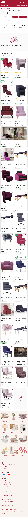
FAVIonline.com (5, 505)
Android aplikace (9, 501)
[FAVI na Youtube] (9, 474)
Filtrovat (24, 17)
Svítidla (5, 432)
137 (12, 59)
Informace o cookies (8, 495)
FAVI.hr (20, 509)
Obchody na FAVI (7, 482)
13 (12, 107)
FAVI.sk (4, 509)
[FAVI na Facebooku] (4, 474)
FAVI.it (3, 511)
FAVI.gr (21, 511)
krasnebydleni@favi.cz (10, 464)
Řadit (16, 17)
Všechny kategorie (20, 5)
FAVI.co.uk (12, 511)
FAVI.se (8, 511)
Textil (12, 5)
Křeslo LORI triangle (6, 276)
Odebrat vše (8, 48)
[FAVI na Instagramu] (6, 474)
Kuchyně (23, 432)
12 (12, 171)
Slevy (23, 455)
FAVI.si (3, 513)
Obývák (14, 444)
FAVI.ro (12, 509)
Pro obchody (6, 489)
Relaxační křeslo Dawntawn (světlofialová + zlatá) (13, 382)
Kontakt (5, 466)
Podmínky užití (6, 493)
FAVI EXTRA (6, 491)
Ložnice (23, 444)
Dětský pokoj (5, 456)
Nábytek (3, 5)
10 (25, 346)
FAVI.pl (8, 509)
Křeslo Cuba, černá (19, 100)
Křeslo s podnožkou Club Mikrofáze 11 (10, 185)
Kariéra (5, 468)
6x (7, 72)
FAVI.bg (17, 511)
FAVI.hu (16, 509)
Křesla (8, 8)
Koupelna (5, 444)
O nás (4, 480)
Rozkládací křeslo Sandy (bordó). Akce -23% (11, 121)
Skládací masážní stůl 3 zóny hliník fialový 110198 (13, 228)
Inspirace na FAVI (7, 486)
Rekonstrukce (14, 432)
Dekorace (8, 5)
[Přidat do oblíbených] (12, 86)
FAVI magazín (6, 488)
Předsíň (14, 455)
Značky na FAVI (7, 484)
